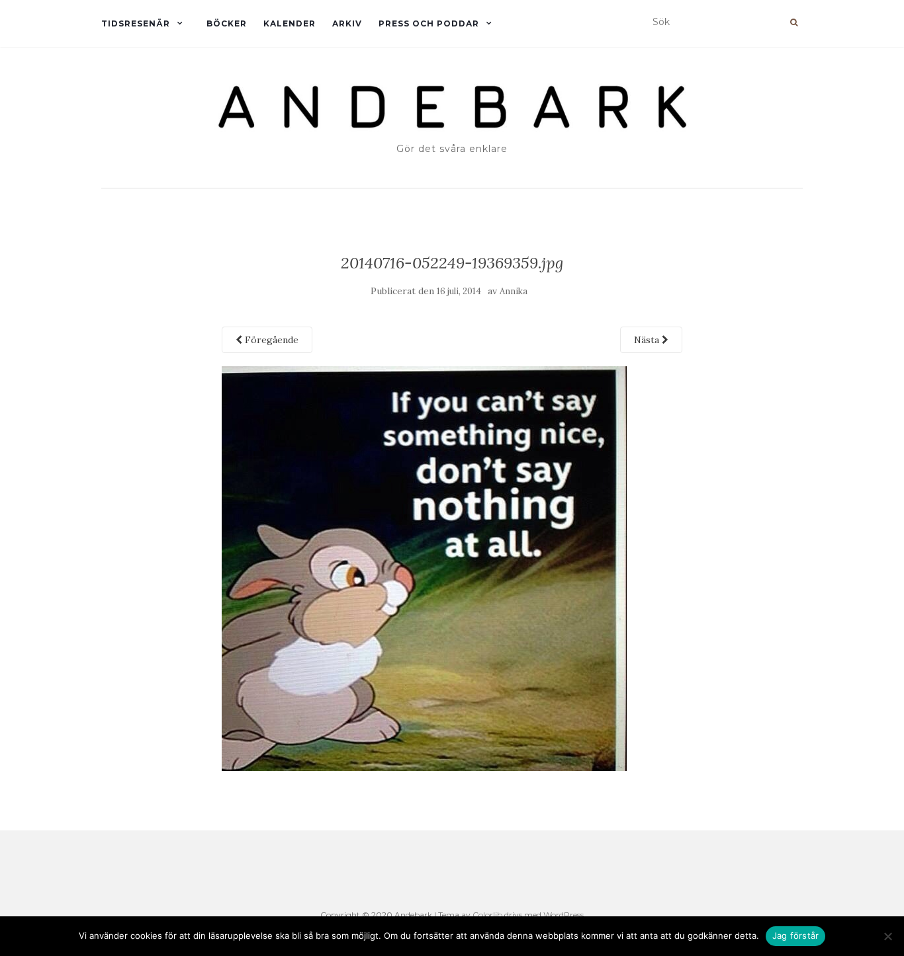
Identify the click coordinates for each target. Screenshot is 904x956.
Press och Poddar (429, 23)
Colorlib (487, 915)
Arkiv (347, 23)
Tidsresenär (135, 23)
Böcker (226, 23)
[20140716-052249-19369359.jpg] (424, 567)
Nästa (648, 340)
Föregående (270, 340)
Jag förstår (795, 935)
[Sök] (794, 22)
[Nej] (887, 936)
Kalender (289, 23)
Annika (513, 291)
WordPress (563, 915)
